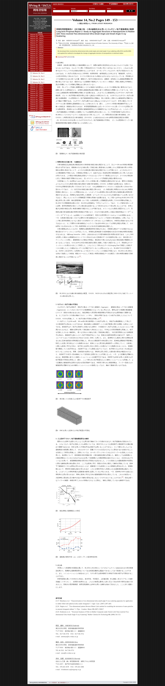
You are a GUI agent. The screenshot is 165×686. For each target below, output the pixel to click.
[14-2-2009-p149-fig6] (70, 552)
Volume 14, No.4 (38, 73)
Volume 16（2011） (37, 66)
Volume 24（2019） (37, 49)
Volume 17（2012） (37, 64)
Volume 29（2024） (37, 38)
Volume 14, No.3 (38, 76)
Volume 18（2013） (37, 62)
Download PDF (62, 57)
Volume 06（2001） (37, 100)
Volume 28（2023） (37, 41)
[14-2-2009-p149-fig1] (70, 149)
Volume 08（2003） (37, 95)
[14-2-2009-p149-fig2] (70, 289)
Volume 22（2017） (37, 53)
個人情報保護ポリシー (63, 682)
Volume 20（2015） (37, 58)
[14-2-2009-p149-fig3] (70, 394)
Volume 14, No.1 (38, 82)
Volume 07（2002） (37, 97)
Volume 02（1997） (37, 108)
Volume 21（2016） (37, 56)
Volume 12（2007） (37, 87)
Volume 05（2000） (37, 102)
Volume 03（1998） (37, 106)
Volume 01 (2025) (36, 34)
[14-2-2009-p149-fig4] (70, 426)
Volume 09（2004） (37, 93)
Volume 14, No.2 (83, 20)
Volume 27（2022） (37, 43)
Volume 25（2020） (37, 47)
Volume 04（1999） (37, 104)
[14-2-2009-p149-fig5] (70, 506)
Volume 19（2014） (37, 60)
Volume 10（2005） (37, 91)
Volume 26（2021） (37, 45)
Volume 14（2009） (37, 70)
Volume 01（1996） (37, 110)
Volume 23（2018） (37, 51)
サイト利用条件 (53, 682)
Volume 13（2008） (37, 85)
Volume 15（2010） (37, 68)
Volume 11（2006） (37, 89)
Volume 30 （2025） (37, 36)
